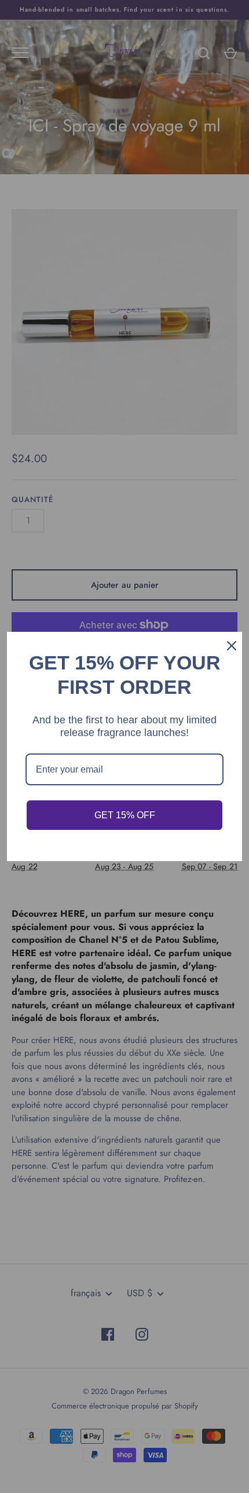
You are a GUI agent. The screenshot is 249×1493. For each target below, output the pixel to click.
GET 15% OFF (124, 815)
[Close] (228, 646)
